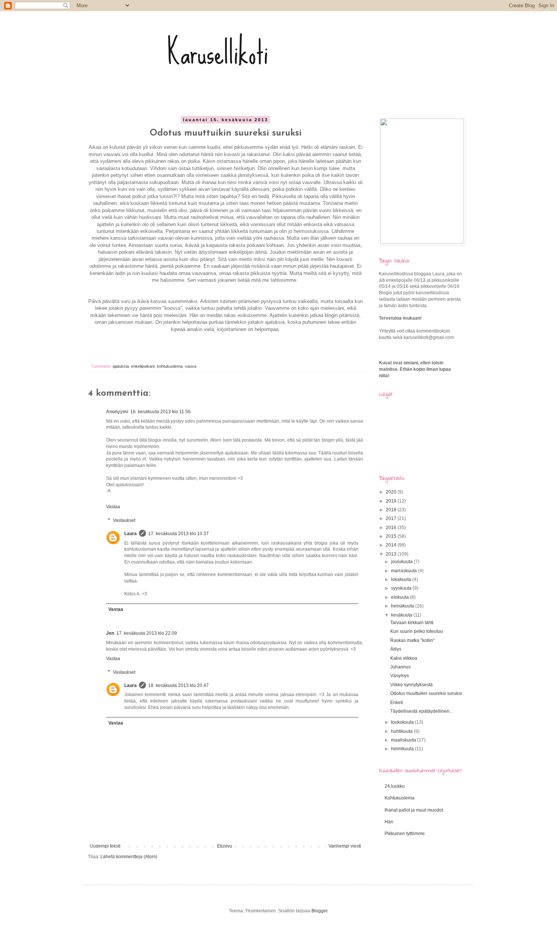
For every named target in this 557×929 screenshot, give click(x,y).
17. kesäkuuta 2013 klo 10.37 (178, 533)
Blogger (319, 910)
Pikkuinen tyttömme (405, 833)
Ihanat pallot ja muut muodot (414, 810)
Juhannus (400, 667)
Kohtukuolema (400, 798)
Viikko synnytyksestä (411, 684)
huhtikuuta (402, 731)
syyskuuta (402, 588)
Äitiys (395, 649)
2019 (391, 501)
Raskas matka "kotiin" (412, 640)
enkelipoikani (143, 366)
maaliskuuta (404, 740)
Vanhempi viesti (345, 846)
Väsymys (399, 675)
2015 (391, 536)
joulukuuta (402, 561)
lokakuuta (401, 579)
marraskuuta (404, 570)
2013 (391, 554)
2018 (391, 509)
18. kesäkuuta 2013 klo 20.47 (178, 685)
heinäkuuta (403, 606)
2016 (391, 527)
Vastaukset (124, 520)
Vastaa (113, 506)
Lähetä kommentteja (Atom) (128, 856)
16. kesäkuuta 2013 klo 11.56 (160, 411)
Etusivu (224, 846)
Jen (110, 633)
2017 (391, 518)
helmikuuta (403, 748)
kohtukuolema (170, 366)
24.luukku (395, 786)
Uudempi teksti (105, 846)
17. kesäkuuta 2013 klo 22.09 (146, 633)
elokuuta (400, 597)
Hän (389, 821)
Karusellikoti (217, 53)
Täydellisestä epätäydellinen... (421, 711)
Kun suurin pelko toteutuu (416, 631)
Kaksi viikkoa (403, 658)
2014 (391, 545)
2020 (391, 492)
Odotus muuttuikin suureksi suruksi (426, 693)
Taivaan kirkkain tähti (411, 622)
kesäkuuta (402, 615)
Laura (130, 533)
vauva (190, 366)
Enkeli (396, 702)
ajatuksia (121, 366)
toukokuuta (403, 722)
